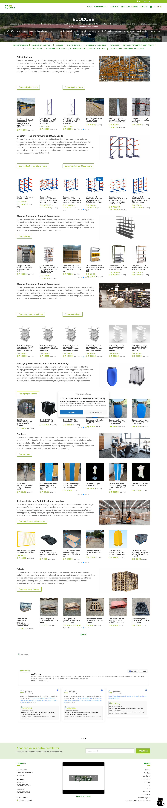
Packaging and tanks (28, 393)
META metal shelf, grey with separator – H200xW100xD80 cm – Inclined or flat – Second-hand (26, 269)
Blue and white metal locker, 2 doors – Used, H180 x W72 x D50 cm (25, 486)
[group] (39, 711)
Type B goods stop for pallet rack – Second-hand (71, 120)
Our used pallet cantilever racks (33, 166)
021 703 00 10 (144, 1)
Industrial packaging (96, 45)
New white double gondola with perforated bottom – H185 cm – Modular (71, 347)
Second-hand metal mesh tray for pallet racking (117, 120)
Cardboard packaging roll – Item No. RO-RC (141, 421)
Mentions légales (144, 797)
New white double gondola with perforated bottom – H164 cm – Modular (48, 347)
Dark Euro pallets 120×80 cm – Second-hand (26, 620)
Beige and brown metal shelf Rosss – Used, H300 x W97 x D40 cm (140, 268)
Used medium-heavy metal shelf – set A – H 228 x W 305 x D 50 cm (49, 268)
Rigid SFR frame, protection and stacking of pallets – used (141, 621)
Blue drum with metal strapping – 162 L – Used (71, 421)
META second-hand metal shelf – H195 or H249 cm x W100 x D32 (72, 268)
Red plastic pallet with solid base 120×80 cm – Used (93, 620)
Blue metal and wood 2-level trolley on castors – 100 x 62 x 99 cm (48, 553)
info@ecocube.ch (25, 800)
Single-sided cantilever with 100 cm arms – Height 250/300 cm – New (71, 199)
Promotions (146, 779)
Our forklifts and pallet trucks (32, 521)
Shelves (59, 45)
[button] (78, 129)
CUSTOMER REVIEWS (129, 7)
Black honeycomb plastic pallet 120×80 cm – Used (118, 620)
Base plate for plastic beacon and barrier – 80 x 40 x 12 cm (25, 553)
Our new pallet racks (74, 87)
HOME (89, 7)
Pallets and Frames (32, 49)
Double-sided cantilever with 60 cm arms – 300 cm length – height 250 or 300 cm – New (95, 200)
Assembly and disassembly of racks (127, 49)
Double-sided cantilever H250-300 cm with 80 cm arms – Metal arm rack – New (49, 199)
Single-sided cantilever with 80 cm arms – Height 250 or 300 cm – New (118, 199)
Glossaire (146, 791)
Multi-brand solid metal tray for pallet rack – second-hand (94, 120)
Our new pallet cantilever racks (78, 166)
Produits (147, 773)
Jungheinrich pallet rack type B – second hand (141, 120)
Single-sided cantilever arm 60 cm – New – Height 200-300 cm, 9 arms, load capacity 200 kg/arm (141, 200)
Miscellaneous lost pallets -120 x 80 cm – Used (71, 620)
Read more (23, 700)
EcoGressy (36, 674)
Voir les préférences (95, 412)
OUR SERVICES (100, 7)
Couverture (146, 794)
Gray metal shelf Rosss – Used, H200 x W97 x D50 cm (117, 267)
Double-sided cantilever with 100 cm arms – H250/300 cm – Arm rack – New (26, 199)
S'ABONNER (143, 751)
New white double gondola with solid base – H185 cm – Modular (116, 347)
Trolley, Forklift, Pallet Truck (138, 45)
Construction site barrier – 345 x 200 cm (71, 552)
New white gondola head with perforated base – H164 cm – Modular (141, 347)
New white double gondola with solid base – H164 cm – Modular (93, 347)
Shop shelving (73, 45)
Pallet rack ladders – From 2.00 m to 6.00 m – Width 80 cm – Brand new (25, 120)
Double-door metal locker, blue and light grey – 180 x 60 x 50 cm (95, 486)
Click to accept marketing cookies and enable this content (83, 778)
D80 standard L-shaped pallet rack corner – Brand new (94, 552)
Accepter (71, 412)
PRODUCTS (114, 7)
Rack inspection (77, 49)
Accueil (147, 770)
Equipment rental (97, 49)
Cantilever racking (41, 45)
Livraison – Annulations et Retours (137, 800)
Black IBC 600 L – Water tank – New (24, 421)
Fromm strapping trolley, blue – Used (140, 551)
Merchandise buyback (56, 49)
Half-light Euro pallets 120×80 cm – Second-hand (48, 620)
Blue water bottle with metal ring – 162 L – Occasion (117, 421)
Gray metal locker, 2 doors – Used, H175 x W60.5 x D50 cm (140, 485)
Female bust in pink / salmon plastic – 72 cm (118, 485)
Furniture (114, 45)
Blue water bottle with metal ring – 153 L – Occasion (94, 421)
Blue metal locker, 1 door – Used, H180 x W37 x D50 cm (48, 485)
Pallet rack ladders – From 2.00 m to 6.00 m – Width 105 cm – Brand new (48, 120)
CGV (148, 785)
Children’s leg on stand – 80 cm (70, 484)
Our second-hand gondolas (31, 314)
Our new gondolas (73, 314)
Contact (147, 782)
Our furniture (24, 454)
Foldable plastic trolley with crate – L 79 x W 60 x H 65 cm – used (118, 553)
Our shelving (24, 236)
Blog (148, 788)
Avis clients (146, 776)
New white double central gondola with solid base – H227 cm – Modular (26, 347)
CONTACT (144, 7)
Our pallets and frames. (29, 589)
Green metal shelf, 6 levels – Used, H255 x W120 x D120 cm (95, 267)
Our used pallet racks (28, 87)
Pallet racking (20, 45)
